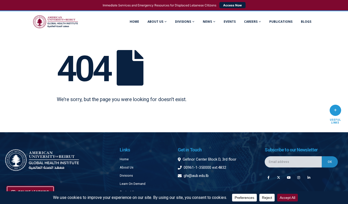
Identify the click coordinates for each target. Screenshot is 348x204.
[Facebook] (268, 177)
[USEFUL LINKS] (335, 110)
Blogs (306, 21)
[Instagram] (298, 177)
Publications (280, 21)
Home (134, 21)
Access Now (232, 5)
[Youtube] (288, 177)
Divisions (126, 175)
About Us (155, 21)
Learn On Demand (132, 184)
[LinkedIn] (309, 177)
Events (230, 21)
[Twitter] (278, 177)
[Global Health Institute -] (55, 21)
